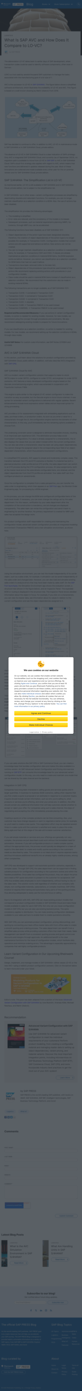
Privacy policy (47, 732)
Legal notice (34, 732)
